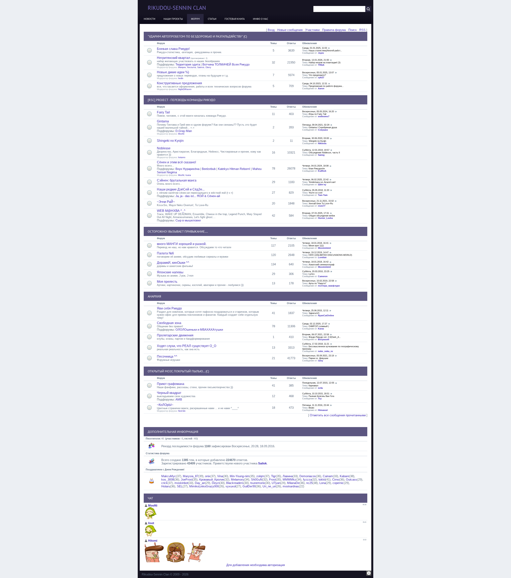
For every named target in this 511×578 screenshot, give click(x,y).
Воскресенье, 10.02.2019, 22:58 (318, 281)
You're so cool (315, 192)
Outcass (351, 479)
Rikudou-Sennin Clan (177, 7)
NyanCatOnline (326, 315)
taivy (320, 360)
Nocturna (191, 67)
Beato (311, 407)
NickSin (181, 411)
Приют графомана (170, 384)
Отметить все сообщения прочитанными (338, 415)
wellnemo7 (323, 116)
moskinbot (181, 483)
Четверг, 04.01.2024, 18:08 (315, 166)
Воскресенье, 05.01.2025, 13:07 (318, 72)
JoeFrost (186, 479)
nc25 (309, 483)
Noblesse (163, 148)
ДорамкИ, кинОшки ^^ (173, 262)
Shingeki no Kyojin (170, 140)
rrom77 (321, 206)
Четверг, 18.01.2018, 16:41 (315, 243)
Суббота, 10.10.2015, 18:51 (315, 393)
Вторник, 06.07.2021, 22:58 (315, 334)
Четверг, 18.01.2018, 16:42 (315, 262)
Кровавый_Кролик (211, 479)
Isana (188, 175)
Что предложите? (317, 75)
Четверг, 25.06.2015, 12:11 (315, 310)
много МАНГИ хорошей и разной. (181, 244)
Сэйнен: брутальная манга (176, 180)
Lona (322, 483)
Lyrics (312, 274)
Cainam (328, 476)
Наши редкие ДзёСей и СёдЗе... (181, 189)
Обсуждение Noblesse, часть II (324, 152)
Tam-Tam (323, 195)
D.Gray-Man (183, 131)
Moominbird (324, 248)
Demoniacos (307, 476)
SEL (179, 486)
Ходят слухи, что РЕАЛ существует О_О (186, 346)
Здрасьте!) (314, 313)
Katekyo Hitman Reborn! (234, 169)
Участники (312, 30)
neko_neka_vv (325, 351)
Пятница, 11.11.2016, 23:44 (315, 405)
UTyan (276, 483)
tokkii (322, 479)
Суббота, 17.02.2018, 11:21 (315, 344)
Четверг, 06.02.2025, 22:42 (315, 179)
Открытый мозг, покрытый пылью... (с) (178, 371)
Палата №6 (165, 253)
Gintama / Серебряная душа (323, 127)
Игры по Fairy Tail (317, 114)
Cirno (335, 479)
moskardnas (291, 486)
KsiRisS (322, 171)
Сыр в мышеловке (188, 220)
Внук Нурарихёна (187, 169)
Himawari (323, 410)
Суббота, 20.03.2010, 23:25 (315, 271)
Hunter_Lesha (325, 218)
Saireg (321, 155)
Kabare (344, 476)
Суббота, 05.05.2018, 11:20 (315, 190)
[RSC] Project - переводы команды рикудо (181, 100)
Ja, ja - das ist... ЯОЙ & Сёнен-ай (197, 196)
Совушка (323, 130)
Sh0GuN (256, 479)
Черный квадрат (169, 393)
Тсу (320, 398)
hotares (181, 157)
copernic (338, 483)
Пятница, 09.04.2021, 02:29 (315, 125)
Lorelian (322, 257)
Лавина (288, 476)
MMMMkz (289, 479)
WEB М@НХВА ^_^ (171, 210)
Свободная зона (169, 323)
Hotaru (165, 486)
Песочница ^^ (167, 356)
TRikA (321, 65)
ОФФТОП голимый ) (319, 326)
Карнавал (313, 385)
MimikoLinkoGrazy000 (204, 486)
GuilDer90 (249, 486)
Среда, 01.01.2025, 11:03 (314, 48)
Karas (321, 328)
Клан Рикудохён (317, 168)
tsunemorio (257, 483)
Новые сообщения (290, 30)
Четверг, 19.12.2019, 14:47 (315, 252)
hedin (180, 78)
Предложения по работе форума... (326, 86)
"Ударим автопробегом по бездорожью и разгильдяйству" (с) (197, 36)
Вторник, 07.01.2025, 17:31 (315, 213)
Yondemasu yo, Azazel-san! (322, 182)
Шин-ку (322, 184)
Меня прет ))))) (316, 245)
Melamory (237, 479)
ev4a (320, 388)
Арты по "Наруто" (317, 283)
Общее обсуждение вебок (322, 215)
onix (207, 476)
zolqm (260, 476)
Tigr (273, 476)
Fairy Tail (163, 112)
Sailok (262, 463)
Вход (271, 30)
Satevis (200, 67)
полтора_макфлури (329, 286)
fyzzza (307, 479)
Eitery (208, 67)
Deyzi (215, 483)
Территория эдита (187, 64)
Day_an (200, 483)
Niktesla (322, 143)
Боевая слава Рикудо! (173, 49)
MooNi (181, 134)
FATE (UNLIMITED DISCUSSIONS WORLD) (330, 255)
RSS (362, 30)
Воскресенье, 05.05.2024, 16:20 (318, 111)
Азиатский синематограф (321, 264)
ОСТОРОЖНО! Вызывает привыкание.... (178, 231)
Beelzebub (209, 169)
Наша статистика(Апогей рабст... (325, 50)
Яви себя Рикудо (169, 308)
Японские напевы (170, 272)
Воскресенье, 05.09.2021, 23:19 (318, 355)
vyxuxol (231, 486)
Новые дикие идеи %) (173, 72)
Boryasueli (323, 339)
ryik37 (321, 77)
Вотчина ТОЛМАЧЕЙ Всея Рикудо (226, 64)
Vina (220, 476)
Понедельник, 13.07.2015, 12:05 (318, 383)
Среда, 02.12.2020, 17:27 (314, 323)
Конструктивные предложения (179, 83)
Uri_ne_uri (269, 486)
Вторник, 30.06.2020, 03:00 (315, 138)
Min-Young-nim (240, 476)
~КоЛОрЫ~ (165, 404)
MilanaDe (293, 483)
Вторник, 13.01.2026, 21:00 (315, 60)
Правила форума (334, 30)
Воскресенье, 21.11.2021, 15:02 (318, 201)
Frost (272, 479)
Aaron (321, 88)
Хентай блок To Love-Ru (321, 203)
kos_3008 (167, 479)
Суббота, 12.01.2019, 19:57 (315, 150)
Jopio (321, 53)
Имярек (182, 67)
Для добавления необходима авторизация (255, 565)
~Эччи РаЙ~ (166, 201)
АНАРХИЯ (154, 296)
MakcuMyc (168, 476)
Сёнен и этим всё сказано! (176, 162)
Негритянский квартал (173, 57)
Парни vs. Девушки (318, 358)
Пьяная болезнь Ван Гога (321, 396)
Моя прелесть (167, 281)
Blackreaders (235, 483)
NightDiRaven (184, 89)
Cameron (323, 276)
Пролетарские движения (175, 335)
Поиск (352, 30)
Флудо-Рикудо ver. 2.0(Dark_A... (325, 337)
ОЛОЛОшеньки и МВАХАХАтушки (199, 329)
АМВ (178, 399)
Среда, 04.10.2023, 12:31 (314, 83)
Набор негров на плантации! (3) (325, 62)
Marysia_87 (190, 476)
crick (164, 483)
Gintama (163, 121)
